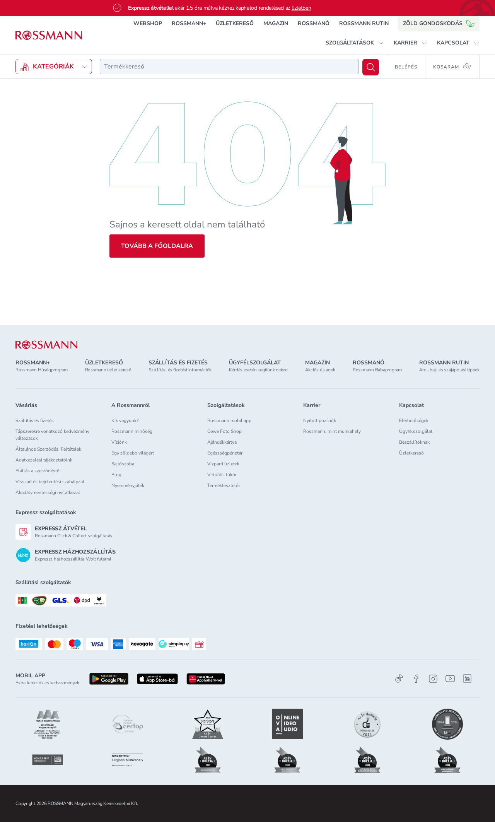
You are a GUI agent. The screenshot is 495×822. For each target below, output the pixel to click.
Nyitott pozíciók (319, 420)
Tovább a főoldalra (157, 246)
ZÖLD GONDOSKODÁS (433, 23)
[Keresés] (370, 67)
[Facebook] (416, 679)
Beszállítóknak (414, 442)
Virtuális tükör (222, 475)
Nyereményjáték (127, 485)
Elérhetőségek (413, 420)
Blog (116, 475)
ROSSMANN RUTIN (364, 23)
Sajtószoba (122, 464)
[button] (355, 43)
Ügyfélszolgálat (415, 431)
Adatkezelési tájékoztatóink (43, 460)
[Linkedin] (467, 678)
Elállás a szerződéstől (38, 471)
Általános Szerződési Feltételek (48, 449)
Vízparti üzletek (223, 464)
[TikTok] (399, 679)
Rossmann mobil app (229, 420)
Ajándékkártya (222, 442)
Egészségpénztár (224, 453)
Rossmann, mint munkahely (332, 431)
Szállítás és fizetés (34, 420)
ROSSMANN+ (189, 23)
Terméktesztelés (224, 485)
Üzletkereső (411, 453)
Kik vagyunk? (124, 420)
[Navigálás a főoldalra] (48, 35)
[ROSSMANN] (46, 344)
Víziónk (119, 442)
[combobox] (229, 66)
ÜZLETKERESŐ (235, 23)
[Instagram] (433, 679)
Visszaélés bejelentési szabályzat (49, 482)
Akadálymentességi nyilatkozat (47, 492)
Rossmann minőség (131, 431)
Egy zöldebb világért (132, 453)
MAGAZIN (275, 23)
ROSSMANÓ (313, 23)
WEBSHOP (147, 23)
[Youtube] (450, 679)
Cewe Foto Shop (224, 431)
